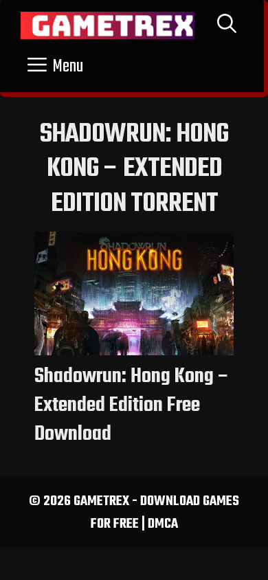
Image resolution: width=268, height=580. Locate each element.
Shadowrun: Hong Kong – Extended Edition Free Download (132, 405)
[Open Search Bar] (226, 25)
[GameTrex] (107, 25)
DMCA (163, 524)
